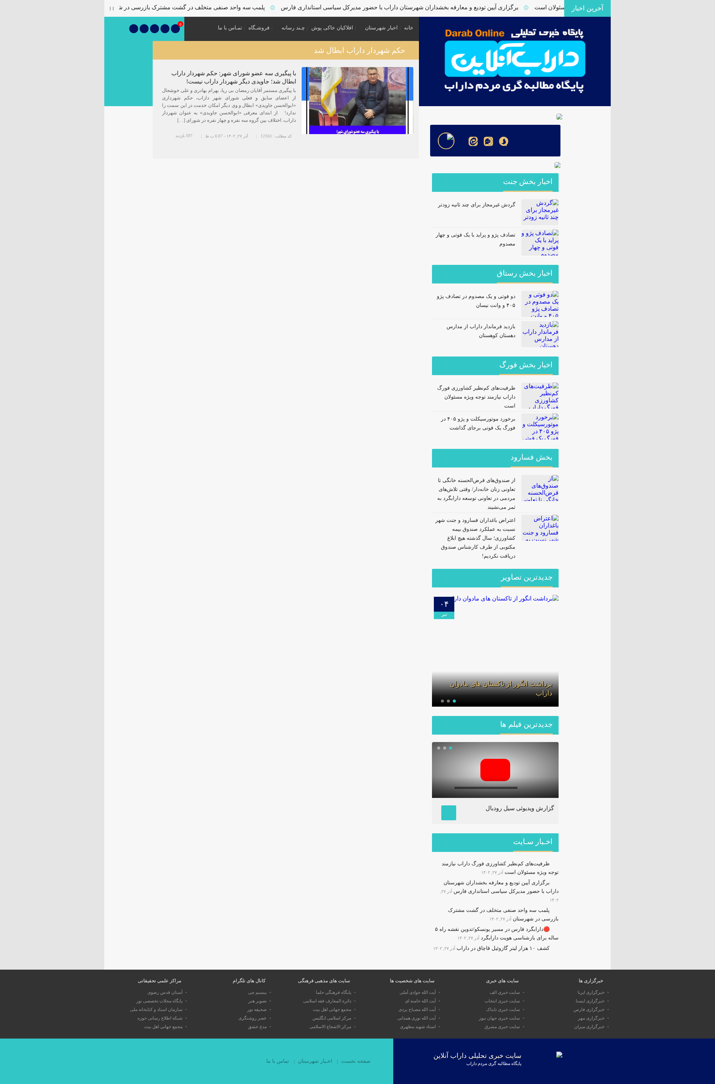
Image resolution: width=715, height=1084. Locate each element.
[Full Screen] (545, 788)
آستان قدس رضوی (164, 992)
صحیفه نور (257, 1009)
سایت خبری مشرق (502, 1026)
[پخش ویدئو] (495, 770)
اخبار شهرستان (381, 28)
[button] (454, 701)
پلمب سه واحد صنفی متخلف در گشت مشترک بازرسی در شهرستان (200, 7)
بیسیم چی (257, 992)
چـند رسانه (293, 28)
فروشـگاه (259, 28)
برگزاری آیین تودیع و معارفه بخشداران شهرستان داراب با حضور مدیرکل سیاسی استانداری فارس (417, 7)
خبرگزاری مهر (591, 1018)
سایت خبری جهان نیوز (499, 1018)
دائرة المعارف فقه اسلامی (327, 1001)
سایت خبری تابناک (503, 1009)
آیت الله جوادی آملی (418, 992)
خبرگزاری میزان (589, 1026)
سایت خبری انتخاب (502, 1001)
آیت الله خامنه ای (420, 1001)
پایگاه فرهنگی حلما (333, 992)
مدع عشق (257, 1026)
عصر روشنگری (252, 1018)
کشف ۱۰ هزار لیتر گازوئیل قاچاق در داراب (503, 948)
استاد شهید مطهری (418, 1026)
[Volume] (527, 788)
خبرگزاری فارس (588, 1009)
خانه (408, 28)
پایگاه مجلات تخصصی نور (159, 1001)
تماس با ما (277, 1061)
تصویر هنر (257, 1001)
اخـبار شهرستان (315, 1061)
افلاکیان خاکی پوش (332, 28)
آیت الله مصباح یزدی (417, 1009)
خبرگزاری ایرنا (591, 992)
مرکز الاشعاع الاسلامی (330, 1026)
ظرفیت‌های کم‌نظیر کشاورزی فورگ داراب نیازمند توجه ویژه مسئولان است (476, 397)
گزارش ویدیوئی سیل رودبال (520, 808)
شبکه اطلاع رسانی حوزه (159, 1018)
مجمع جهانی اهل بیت (332, 1009)
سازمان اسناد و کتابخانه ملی (156, 1009)
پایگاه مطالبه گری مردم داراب (493, 1063)
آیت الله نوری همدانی (416, 1018)
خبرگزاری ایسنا (590, 1001)
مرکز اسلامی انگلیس (331, 1018)
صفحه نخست (356, 1061)
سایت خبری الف (505, 992)
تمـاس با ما (230, 28)
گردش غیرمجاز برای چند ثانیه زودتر (476, 204)
